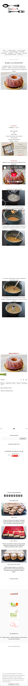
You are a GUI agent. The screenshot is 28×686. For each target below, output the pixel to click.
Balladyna (14, 541)
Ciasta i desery (21, 50)
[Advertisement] (14, 32)
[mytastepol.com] (14, 633)
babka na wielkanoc (21, 382)
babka (3, 382)
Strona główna (11, 50)
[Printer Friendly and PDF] (14, 374)
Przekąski (3, 53)
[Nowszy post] (1, 428)
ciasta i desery (16, 383)
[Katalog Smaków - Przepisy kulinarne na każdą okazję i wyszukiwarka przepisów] (14, 639)
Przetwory (18, 53)
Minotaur (14, 517)
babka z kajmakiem (6, 383)
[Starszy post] (26, 428)
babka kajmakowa (11, 382)
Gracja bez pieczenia (13, 564)
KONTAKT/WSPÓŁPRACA (10, 54)
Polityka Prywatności (14, 646)
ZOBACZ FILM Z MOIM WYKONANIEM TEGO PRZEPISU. (14, 163)
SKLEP (4, 50)
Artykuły (20, 54)
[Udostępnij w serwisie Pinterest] (26, 380)
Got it (17, 684)
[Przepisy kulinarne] (14, 618)
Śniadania (10, 53)
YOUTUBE (25, 53)
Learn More (11, 684)
